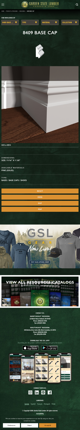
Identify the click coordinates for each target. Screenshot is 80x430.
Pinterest (43, 392)
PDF (40, 209)
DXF (40, 203)
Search (77, 4)
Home (2, 11)
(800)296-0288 (42, 332)
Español (33, 404)
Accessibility (40, 413)
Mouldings (22, 11)
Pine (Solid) (7, 170)
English (27, 404)
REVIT (40, 191)
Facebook (50, 392)
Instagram (30, 392)
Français (39, 404)
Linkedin (37, 392)
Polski (53, 404)
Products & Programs (12, 11)
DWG (40, 197)
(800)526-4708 (42, 321)
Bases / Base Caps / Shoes (14, 180)
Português (47, 404)
